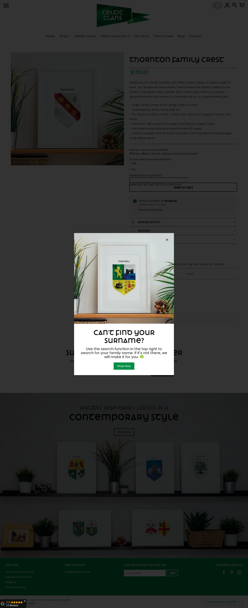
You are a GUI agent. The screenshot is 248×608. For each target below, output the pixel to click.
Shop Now (124, 366)
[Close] (167, 240)
